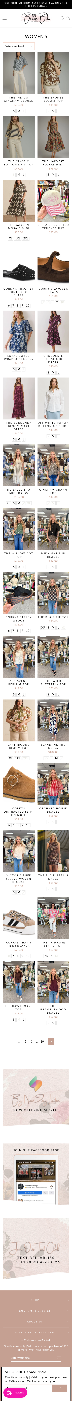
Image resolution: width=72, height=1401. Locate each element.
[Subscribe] (59, 1358)
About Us (35, 1321)
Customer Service (35, 1311)
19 (42, 1041)
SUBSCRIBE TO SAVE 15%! (35, 1332)
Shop (35, 1300)
